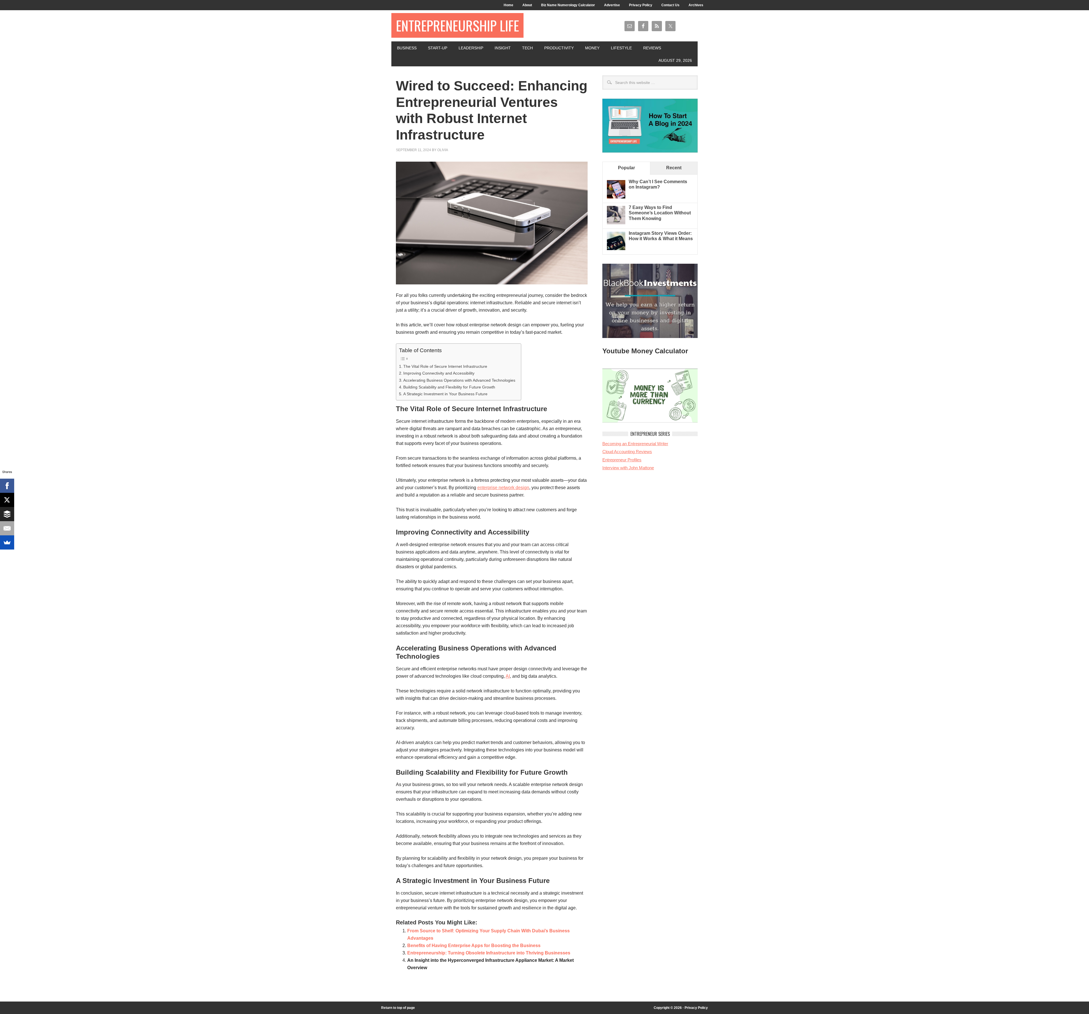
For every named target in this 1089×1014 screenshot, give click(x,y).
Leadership (471, 48)
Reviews (652, 48)
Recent (673, 167)
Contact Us (670, 5)
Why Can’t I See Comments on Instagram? (658, 184)
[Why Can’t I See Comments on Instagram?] (616, 197)
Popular (626, 167)
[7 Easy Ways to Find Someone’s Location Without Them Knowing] (616, 222)
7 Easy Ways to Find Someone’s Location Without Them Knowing (660, 213)
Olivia (442, 150)
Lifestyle (621, 48)
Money (592, 48)
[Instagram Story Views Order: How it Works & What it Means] (616, 248)
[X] (7, 500)
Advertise (612, 5)
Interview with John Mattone (628, 467)
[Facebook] (7, 486)
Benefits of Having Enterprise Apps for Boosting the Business (474, 945)
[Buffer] (7, 514)
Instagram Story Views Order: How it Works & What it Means (661, 236)
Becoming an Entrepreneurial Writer (635, 443)
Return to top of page (398, 1008)
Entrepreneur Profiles (621, 459)
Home (508, 5)
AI (508, 676)
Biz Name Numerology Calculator (568, 5)
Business (407, 48)
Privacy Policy (640, 5)
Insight (503, 48)
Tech (527, 48)
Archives (696, 5)
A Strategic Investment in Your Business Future (445, 394)
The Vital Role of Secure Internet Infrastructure (445, 366)
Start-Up (437, 48)
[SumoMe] (7, 542)
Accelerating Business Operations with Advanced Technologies (459, 380)
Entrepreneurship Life (457, 25)
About (527, 5)
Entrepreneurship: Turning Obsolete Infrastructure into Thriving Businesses (488, 952)
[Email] (7, 528)
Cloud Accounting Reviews (627, 451)
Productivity (559, 48)
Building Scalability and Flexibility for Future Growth (449, 387)
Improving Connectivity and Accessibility (438, 373)
